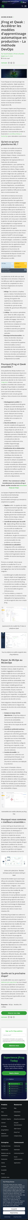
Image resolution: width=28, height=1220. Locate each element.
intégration (4, 382)
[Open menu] (25, 6)
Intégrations (17, 1115)
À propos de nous (5, 1146)
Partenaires (4, 1159)
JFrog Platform (5, 1130)
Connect (3, 1122)
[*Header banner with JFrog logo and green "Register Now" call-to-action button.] (14, 2)
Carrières (3, 1166)
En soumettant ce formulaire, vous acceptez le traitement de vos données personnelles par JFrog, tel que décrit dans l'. (14, 1040)
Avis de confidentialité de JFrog (18, 1041)
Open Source (17, 1128)
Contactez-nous (5, 1177)
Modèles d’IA (18, 1004)
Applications (17, 1163)
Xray (2, 1112)
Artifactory (4, 1108)
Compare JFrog (18, 1136)
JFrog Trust (17, 1132)
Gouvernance (4, 1149)
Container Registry (6, 1119)
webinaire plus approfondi (9, 982)
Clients (3, 1163)
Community (17, 1146)
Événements (17, 1112)
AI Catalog (3, 1126)
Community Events (19, 1153)
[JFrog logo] (3, 6)
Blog (15, 1108)
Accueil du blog (6, 17)
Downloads (17, 1149)
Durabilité (3, 1170)
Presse (3, 1173)
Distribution (4, 1115)
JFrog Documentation (19, 1119)
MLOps (11, 1004)
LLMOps (3, 1007)
